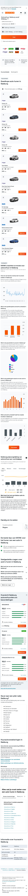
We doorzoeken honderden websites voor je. (13, 888)
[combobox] (7, 21)
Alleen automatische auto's (9, 41)
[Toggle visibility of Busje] (11, 371)
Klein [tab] (3, 468)
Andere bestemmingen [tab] (9, 796)
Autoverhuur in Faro (8, 826)
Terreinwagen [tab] (22, 468)
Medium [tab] (9, 468)
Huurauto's (11, 868)
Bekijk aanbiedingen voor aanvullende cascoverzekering (10, 760)
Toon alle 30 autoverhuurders (8, 688)
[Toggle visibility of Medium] (11, 369)
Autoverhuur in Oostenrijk (20, 868)
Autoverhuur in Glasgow (9, 821)
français (13, 9)
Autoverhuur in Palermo (9, 807)
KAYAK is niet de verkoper (8, 885)
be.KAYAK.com (4, 868)
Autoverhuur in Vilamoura (10, 813)
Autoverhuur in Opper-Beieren (9, 870)
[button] (26, 8)
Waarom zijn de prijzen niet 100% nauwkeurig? (10, 891)
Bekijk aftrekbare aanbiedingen (9, 779)
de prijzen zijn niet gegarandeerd (8, 881)
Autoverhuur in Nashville (9, 824)
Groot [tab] (14, 468)
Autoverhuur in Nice (8, 828)
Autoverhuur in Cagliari (9, 809)
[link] (14, 447)
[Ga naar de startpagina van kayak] (9, 13)
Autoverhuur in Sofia (9, 819)
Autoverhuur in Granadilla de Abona (12, 815)
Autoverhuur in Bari (8, 811)
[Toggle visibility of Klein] (11, 365)
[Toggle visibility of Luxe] (11, 373)
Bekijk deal (22, 109)
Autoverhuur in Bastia (9, 817)
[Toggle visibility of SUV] (11, 367)
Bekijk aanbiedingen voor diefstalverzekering (12, 763)
